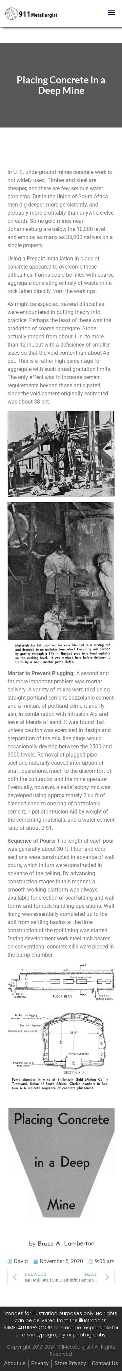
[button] (111, 12)
